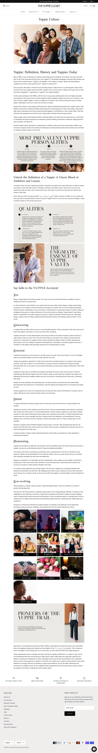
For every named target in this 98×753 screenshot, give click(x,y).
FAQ (5, 712)
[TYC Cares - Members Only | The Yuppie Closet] (48, 579)
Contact (6, 721)
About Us (73, 12)
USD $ (91, 1)
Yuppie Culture (59, 12)
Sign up (70, 713)
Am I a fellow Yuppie (46, 196)
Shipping (6, 709)
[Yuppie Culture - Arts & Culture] (48, 532)
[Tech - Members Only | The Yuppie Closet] (25, 556)
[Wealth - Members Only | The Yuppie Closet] (25, 579)
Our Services (8, 700)
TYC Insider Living (60, 648)
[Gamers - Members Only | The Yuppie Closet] (72, 532)
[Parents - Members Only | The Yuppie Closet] (48, 556)
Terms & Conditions (10, 727)
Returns (6, 718)
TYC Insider (46, 12)
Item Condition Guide (11, 706)
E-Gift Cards (8, 715)
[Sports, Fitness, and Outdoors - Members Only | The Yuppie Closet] (71, 556)
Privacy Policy (8, 724)
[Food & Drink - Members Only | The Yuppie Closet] (71, 579)
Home (23, 12)
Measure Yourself (9, 703)
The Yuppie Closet (13, 747)
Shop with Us (33, 12)
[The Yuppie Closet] (49, 6)
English (85, 1)
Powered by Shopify (23, 747)
